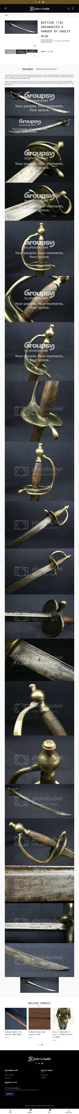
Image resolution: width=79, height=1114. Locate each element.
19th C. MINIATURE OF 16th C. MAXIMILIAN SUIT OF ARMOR (15, 1034)
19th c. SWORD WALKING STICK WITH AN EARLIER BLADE (38, 1034)
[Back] (6, 15)
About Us (8, 1078)
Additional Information (46, 69)
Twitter (39, 2)
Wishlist (43, 1078)
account (68, 8)
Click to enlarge (35, 46)
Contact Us (44, 1075)
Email (43, 2)
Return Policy (9, 1075)
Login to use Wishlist (63, 41)
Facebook (35, 2)
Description (27, 69)
